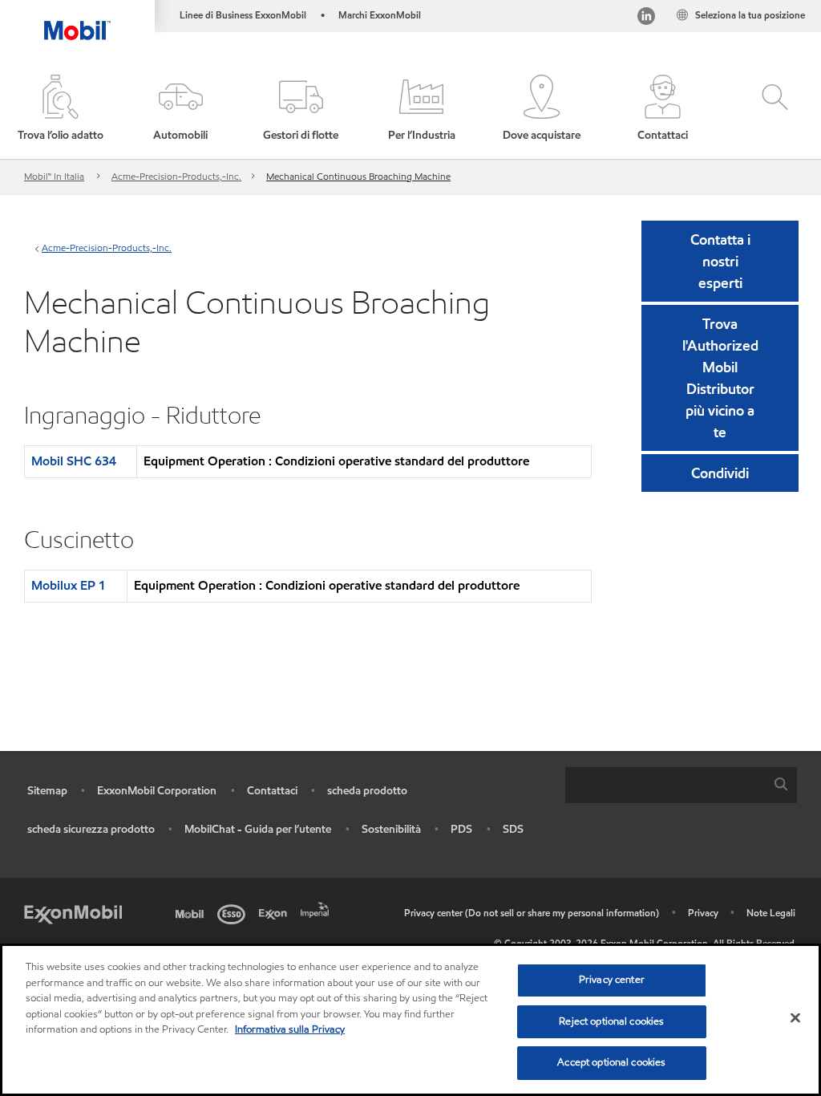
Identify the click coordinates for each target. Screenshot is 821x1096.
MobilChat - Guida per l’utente (257, 829)
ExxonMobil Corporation (156, 790)
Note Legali (770, 912)
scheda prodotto (367, 790)
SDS (513, 829)
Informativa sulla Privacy (290, 1029)
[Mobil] (192, 913)
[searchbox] (665, 785)
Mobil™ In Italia (54, 176)
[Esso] (234, 913)
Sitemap (47, 790)
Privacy (703, 912)
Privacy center (612, 979)
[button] (180, 109)
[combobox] (681, 785)
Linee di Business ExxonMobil (243, 15)
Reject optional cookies (611, 1021)
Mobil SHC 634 (73, 461)
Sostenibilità (391, 829)
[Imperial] (317, 908)
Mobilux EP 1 (68, 585)
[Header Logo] (77, 20)
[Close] (795, 1018)
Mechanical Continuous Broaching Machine (358, 176)
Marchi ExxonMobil (379, 15)
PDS (461, 829)
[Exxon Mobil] (73, 913)
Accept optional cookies (611, 1062)
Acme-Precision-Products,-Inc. (176, 176)
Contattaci (272, 790)
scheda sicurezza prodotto (91, 829)
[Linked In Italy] (646, 18)
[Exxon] (276, 913)
